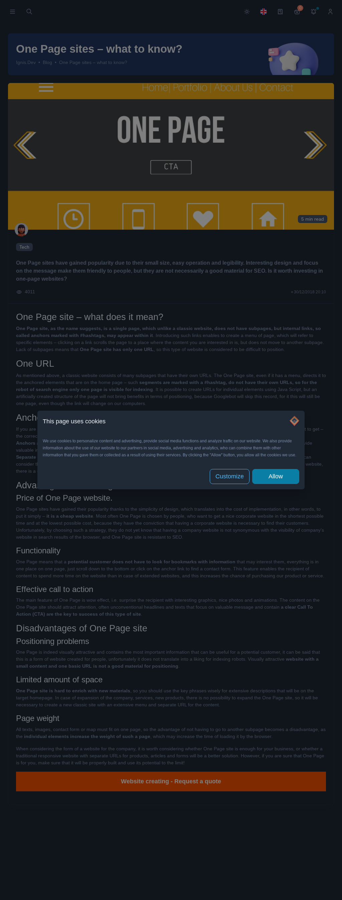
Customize (229, 476)
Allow (276, 476)
